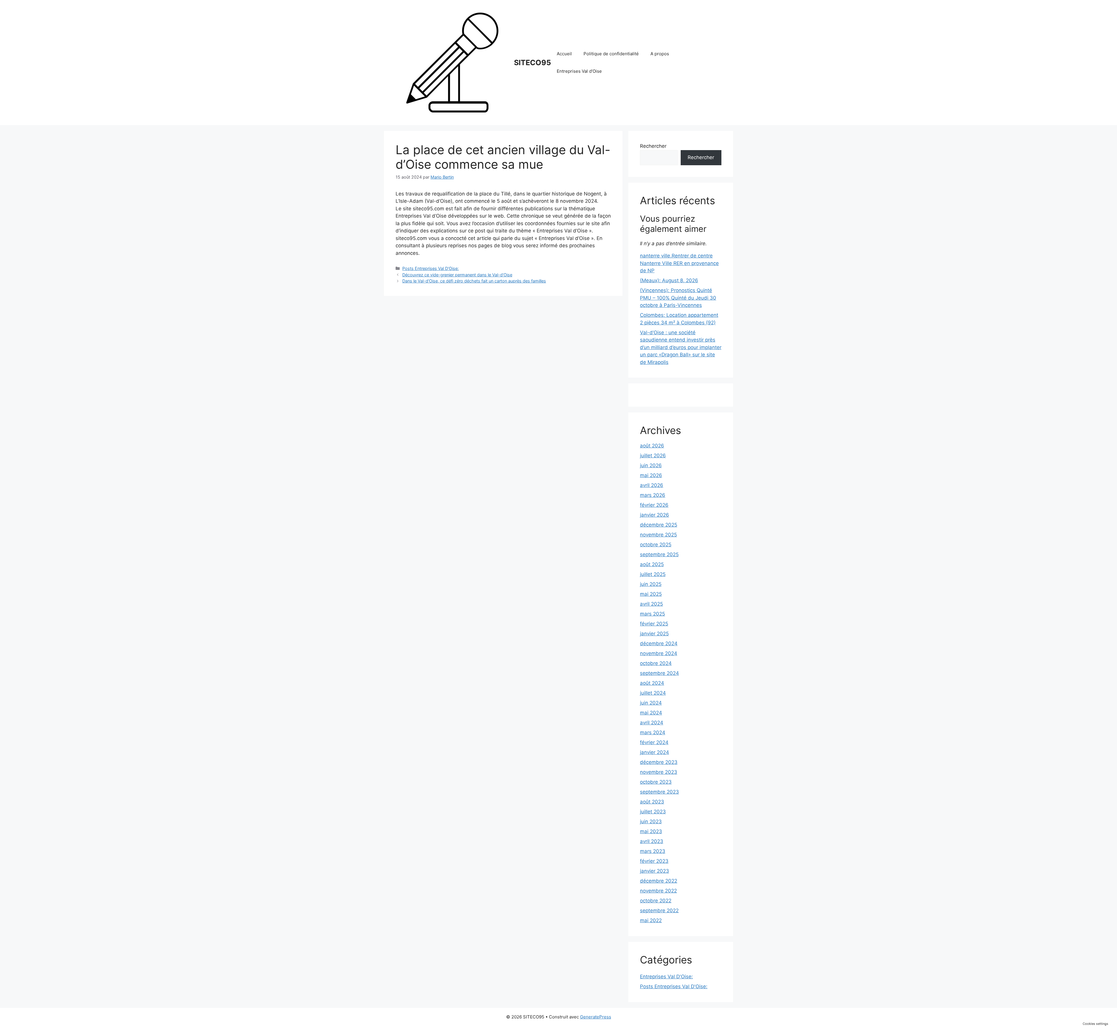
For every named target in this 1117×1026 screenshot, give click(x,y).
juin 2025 (650, 584)
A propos (659, 53)
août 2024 (652, 683)
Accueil (564, 53)
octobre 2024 (656, 663)
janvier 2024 (654, 752)
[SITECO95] (452, 62)
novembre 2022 (658, 891)
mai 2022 (651, 920)
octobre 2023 (656, 782)
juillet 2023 (653, 812)
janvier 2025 (654, 633)
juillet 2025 (653, 574)
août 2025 (652, 564)
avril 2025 (651, 604)
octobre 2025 (655, 544)
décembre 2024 (658, 643)
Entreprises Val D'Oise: (666, 976)
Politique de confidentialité (611, 53)
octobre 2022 (655, 901)
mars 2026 (652, 495)
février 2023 (654, 861)
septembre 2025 (659, 554)
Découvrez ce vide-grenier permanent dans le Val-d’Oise (457, 274)
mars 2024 (652, 732)
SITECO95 (532, 62)
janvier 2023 (654, 871)
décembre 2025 (658, 525)
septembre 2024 (659, 673)
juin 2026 (651, 465)
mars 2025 (652, 614)
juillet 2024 (653, 693)
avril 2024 (651, 723)
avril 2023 (651, 841)
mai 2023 (651, 831)
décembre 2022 (658, 881)
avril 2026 (651, 485)
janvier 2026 (654, 515)
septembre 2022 (659, 910)
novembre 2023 (658, 772)
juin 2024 (651, 703)
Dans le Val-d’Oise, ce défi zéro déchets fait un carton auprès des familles (474, 280)
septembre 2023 (659, 792)
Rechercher (653, 146)
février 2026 (654, 505)
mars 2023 (652, 851)
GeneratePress (595, 1017)
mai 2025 (651, 594)
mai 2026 (651, 475)
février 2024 (654, 742)
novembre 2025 (658, 535)
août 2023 (652, 802)
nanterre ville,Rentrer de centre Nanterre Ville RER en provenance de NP (679, 263)
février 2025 (654, 624)
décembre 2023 (658, 762)
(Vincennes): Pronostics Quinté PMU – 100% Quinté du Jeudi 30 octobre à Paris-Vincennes (678, 297)
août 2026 (652, 446)
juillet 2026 (653, 455)
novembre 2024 (658, 653)
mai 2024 (651, 713)
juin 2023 (651, 821)
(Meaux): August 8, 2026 (669, 280)
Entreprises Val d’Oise (579, 71)
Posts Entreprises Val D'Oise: (430, 268)
